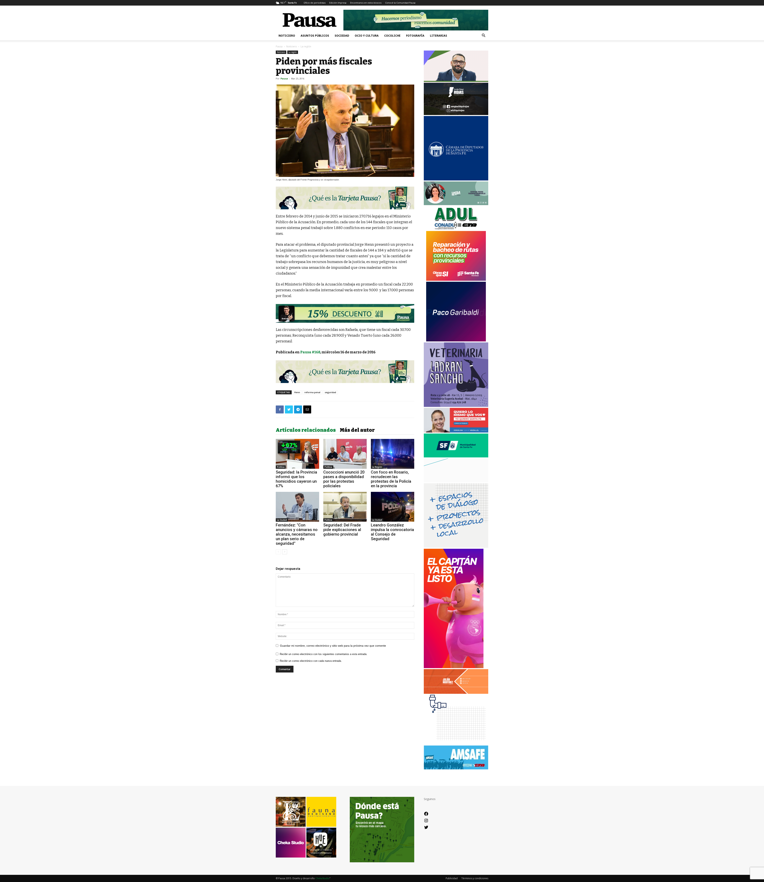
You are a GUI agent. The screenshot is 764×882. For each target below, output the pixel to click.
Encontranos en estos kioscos (365, 2)
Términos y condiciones (474, 878)
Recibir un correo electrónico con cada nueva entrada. (311, 660)
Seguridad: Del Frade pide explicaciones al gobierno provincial (342, 530)
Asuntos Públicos (315, 35)
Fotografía (415, 35)
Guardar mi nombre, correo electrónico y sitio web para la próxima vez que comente (333, 645)
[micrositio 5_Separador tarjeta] (345, 198)
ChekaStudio (322, 878)
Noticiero (287, 35)
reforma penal (312, 392)
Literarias (438, 35)
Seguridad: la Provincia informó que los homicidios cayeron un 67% (296, 479)
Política (281, 467)
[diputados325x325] (456, 179)
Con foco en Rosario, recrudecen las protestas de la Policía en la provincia (391, 479)
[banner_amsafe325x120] (456, 768)
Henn (297, 392)
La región (292, 52)
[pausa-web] (456, 693)
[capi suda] (453, 667)
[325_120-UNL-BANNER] (456, 481)
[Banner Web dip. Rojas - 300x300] (456, 114)
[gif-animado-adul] (456, 229)
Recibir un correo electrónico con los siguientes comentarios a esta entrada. (323, 654)
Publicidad (452, 878)
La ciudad (282, 519)
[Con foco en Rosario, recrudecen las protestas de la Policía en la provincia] (392, 454)
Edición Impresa (337, 2)
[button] (483, 36)
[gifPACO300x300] (456, 340)
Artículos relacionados (306, 430)
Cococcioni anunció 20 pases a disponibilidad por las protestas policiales (343, 479)
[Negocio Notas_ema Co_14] (345, 313)
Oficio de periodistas (314, 2)
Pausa (279, 46)
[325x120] (456, 456)
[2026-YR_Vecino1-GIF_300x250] (456, 743)
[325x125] (456, 431)
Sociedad (342, 35)
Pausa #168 (310, 352)
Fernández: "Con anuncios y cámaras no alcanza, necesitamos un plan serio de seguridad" (297, 534)
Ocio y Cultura (367, 35)
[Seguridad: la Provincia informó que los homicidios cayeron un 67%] (297, 454)
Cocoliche (392, 35)
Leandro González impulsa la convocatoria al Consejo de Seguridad (392, 532)
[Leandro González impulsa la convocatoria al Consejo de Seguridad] (392, 507)
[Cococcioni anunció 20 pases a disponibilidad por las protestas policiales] (345, 454)
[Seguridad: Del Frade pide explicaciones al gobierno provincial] (345, 507)
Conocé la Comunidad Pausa (400, 2)
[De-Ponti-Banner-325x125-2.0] (456, 204)
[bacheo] (456, 280)
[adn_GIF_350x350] (456, 547)
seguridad (330, 392)
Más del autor (357, 430)
